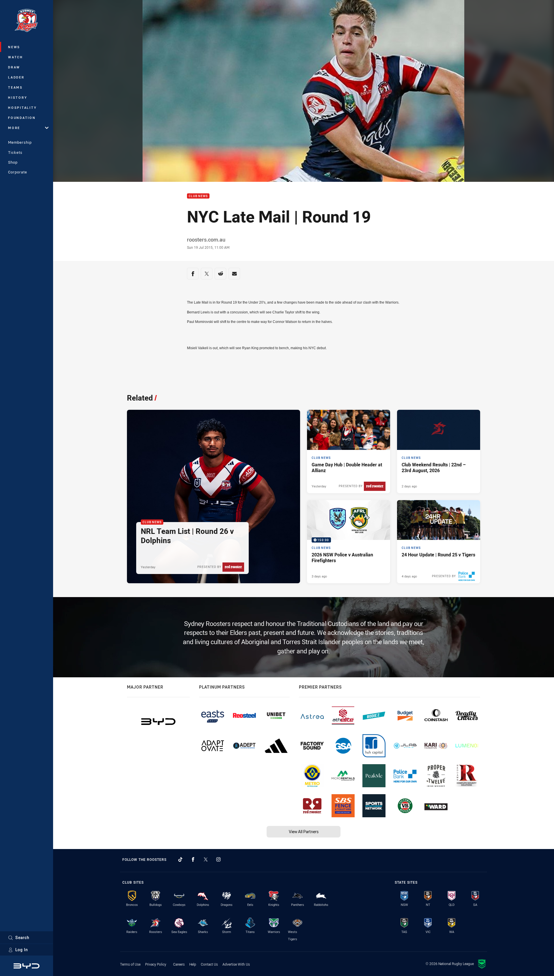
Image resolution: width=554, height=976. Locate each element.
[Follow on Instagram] (218, 859)
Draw (14, 67)
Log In (21, 949)
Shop (13, 162)
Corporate (17, 172)
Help (192, 964)
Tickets (15, 152)
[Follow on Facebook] (193, 859)
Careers (179, 964)
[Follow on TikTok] (180, 859)
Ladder (16, 77)
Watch (15, 57)
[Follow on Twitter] (205, 859)
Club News (198, 196)
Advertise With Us (236, 964)
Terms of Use (130, 964)
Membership (20, 142)
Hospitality (22, 107)
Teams (15, 87)
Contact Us (209, 964)
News (14, 47)
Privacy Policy (155, 964)
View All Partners (304, 831)
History (17, 97)
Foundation (22, 117)
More (14, 128)
